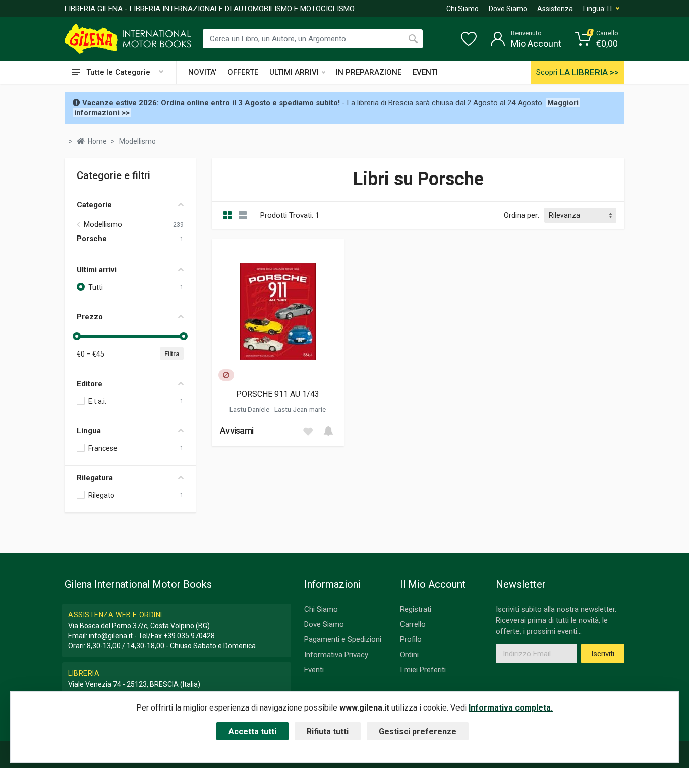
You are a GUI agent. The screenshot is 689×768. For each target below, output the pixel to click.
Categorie (94, 204)
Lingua (89, 430)
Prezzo (90, 316)
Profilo (411, 639)
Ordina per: (521, 215)
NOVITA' (202, 72)
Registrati (415, 609)
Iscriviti (602, 653)
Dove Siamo (508, 8)
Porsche (92, 238)
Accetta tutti (252, 731)
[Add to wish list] (308, 430)
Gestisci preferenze (417, 731)
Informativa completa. (511, 708)
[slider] (77, 336)
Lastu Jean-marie (300, 409)
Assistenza (555, 8)
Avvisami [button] (236, 430)
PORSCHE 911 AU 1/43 (277, 394)
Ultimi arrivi (97, 269)
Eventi (314, 669)
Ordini (409, 654)
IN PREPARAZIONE (368, 72)
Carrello (413, 624)
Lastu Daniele (250, 409)
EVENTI (425, 72)
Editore (89, 383)
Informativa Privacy (336, 654)
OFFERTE (242, 72)
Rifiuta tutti (328, 731)
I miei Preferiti (423, 669)
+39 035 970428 (189, 636)
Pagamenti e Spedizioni (342, 639)
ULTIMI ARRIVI (294, 72)
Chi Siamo (462, 8)
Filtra (171, 354)
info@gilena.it (111, 636)
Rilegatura (95, 477)
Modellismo (103, 224)
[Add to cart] (328, 431)
